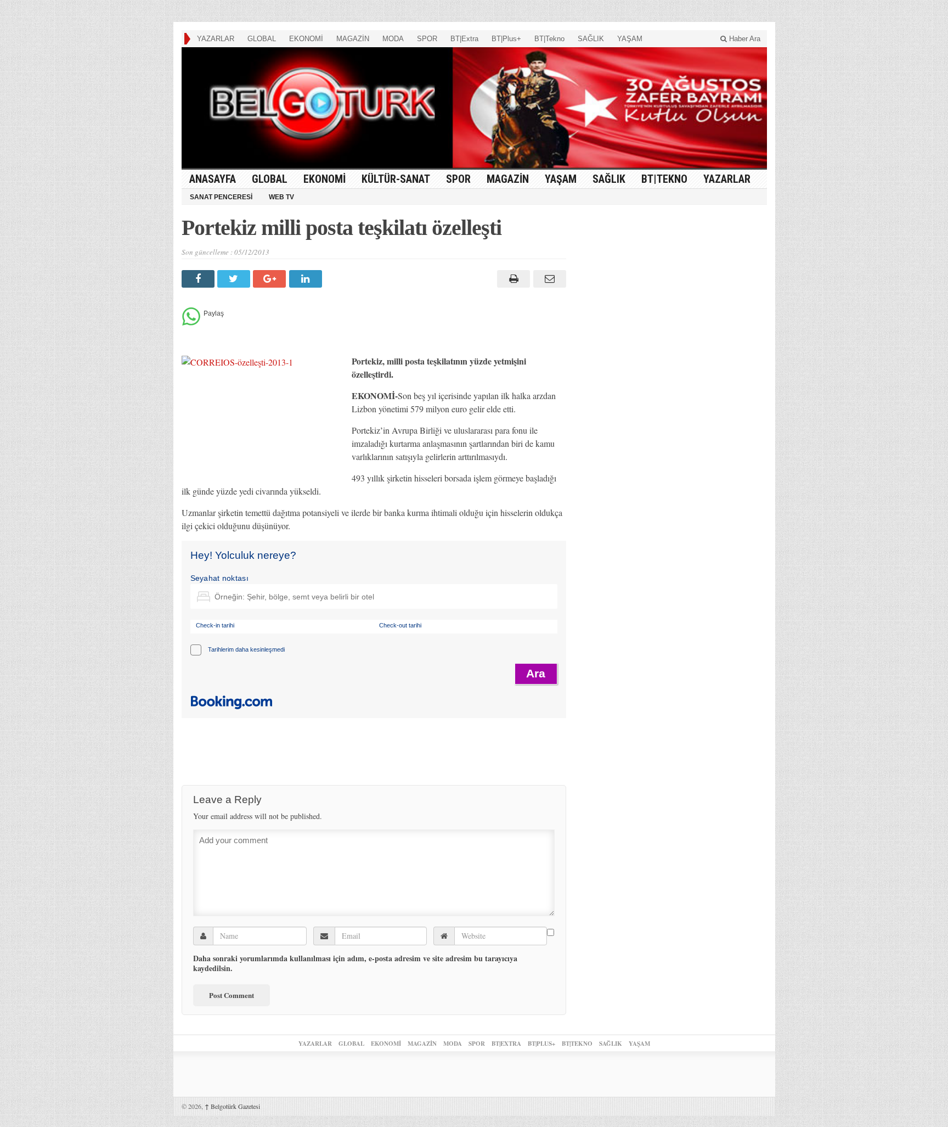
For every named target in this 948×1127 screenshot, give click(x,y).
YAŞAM (629, 39)
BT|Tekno (549, 39)
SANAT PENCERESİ (221, 197)
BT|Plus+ (506, 39)
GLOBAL (261, 39)
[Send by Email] (548, 279)
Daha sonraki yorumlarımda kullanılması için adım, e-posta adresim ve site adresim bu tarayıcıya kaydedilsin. (355, 963)
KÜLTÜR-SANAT (396, 179)
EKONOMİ (306, 39)
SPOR (427, 39)
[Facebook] (199, 279)
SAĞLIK (591, 39)
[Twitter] (235, 279)
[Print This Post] (512, 279)
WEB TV (281, 197)
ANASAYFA (212, 179)
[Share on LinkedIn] (307, 279)
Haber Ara (743, 39)
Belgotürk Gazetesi (232, 1106)
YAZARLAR (215, 39)
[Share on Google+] (271, 279)
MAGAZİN (352, 39)
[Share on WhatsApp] (191, 322)
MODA (393, 39)
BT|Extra (464, 39)
